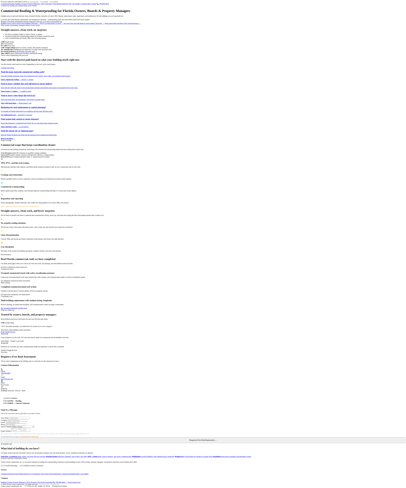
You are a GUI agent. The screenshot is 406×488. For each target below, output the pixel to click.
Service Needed (6, 427)
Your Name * (5, 418)
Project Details (6, 431)
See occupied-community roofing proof (14, 308)
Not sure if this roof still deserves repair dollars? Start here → (84, 23)
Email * (3, 422)
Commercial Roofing (8, 4)
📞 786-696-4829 (103, 4)
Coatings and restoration (11, 175)
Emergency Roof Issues (41, 474)
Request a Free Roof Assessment (12, 21)
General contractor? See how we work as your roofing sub (42, 21)
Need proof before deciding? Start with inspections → (123, 23)
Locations (83, 4)
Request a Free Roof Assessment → (203, 440)
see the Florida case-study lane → (25, 51)
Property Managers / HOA (36, 4)
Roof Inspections (55, 474)
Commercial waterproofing (12, 187)
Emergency (49, 4)
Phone (3, 424)
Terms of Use (35, 436)
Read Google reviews (8, 332)
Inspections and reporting (12, 198)
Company (4, 420)
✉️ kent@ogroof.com (73, 482)
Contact (93, 4)
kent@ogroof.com (7, 379)
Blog (89, 4)
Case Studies (75, 4)
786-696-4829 (5, 373)
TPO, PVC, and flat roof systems (15, 163)
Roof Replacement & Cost (62, 4)
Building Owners (21, 4)
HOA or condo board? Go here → (51, 23)
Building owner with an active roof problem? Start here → (20, 23)
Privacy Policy (25, 436)
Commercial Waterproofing (70, 474)
